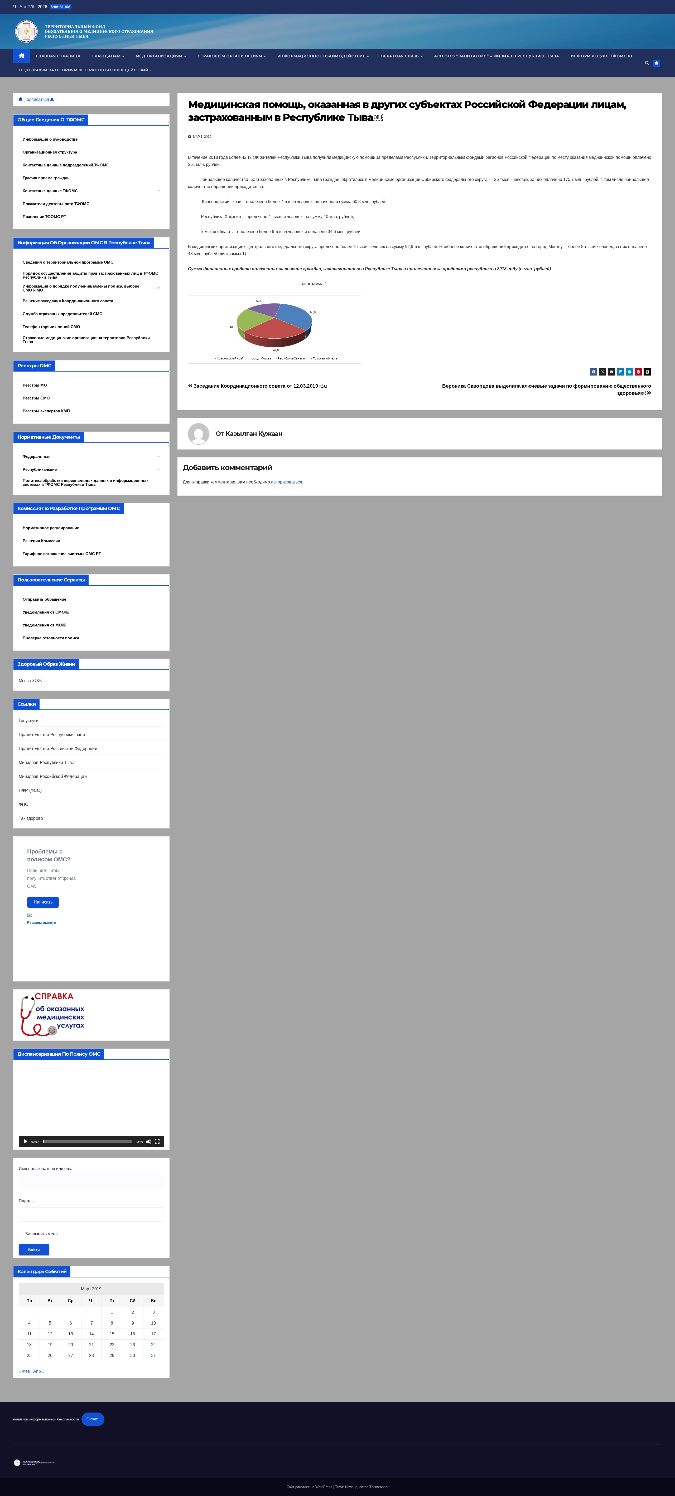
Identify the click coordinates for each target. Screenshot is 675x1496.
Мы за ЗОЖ (30, 680)
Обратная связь (400, 56)
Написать (43, 902)
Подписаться (36, 99)
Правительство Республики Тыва (52, 734)
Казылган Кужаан (253, 433)
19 (50, 1344)
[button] (647, 63)
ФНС (23, 804)
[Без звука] (148, 1141)
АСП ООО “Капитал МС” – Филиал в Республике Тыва (496, 56)
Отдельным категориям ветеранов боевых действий (84, 70)
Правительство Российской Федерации (58, 748)
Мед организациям (160, 56)
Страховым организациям (230, 56)
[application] (91, 1106)
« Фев (24, 1371)
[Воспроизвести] (25, 1141)
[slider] (87, 1141)
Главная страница (58, 56)
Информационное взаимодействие (322, 56)
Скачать (92, 1419)
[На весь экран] (157, 1141)
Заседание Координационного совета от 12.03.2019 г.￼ (259, 386)
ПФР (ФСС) (30, 790)
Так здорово (31, 818)
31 (153, 1355)
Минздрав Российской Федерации (53, 776)
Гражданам (107, 56)
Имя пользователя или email (47, 1168)
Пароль (26, 1201)
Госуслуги (28, 720)
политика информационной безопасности (46, 1419)
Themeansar (378, 1487)
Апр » (38, 1371)
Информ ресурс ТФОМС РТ (602, 56)
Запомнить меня (41, 1234)
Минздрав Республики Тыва (47, 762)
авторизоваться (286, 482)
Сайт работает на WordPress (310, 1487)
